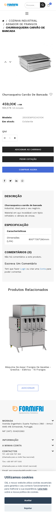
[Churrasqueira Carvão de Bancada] (35, 61)
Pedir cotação (28, 159)
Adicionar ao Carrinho (28, 149)
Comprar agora (28, 169)
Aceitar (28, 500)
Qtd (4, 131)
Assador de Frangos (21, 24)
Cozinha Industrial (23, 20)
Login (23, 269)
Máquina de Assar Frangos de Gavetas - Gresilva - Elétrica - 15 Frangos (28, 368)
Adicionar (28, 387)
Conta (43, 269)
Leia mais (42, 489)
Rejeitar (28, 508)
